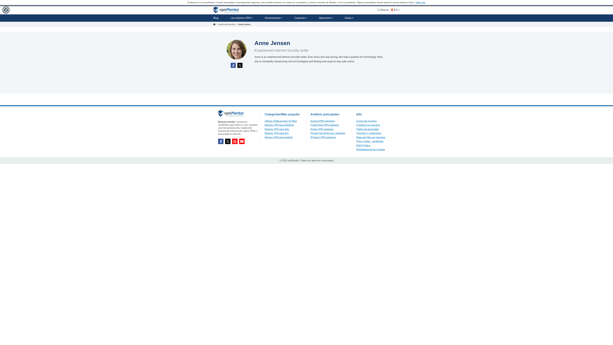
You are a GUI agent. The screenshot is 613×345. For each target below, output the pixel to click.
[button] (6, 10)
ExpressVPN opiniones (322, 121)
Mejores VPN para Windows (279, 125)
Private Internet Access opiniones (327, 133)
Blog (216, 18)
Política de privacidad (367, 129)
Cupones (299, 18)
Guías (348, 18)
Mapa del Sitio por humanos (370, 137)
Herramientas (272, 18)
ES (395, 9)
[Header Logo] (226, 10)
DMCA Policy (363, 145)
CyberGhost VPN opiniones (324, 125)
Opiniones (324, 18)
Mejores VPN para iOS (277, 133)
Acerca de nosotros (366, 121)
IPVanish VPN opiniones (323, 137)
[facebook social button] (220, 141)
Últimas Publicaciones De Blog (281, 121)
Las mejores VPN (240, 18)
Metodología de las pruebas (370, 149)
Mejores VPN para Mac (277, 129)
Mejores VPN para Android (278, 137)
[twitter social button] (228, 141)
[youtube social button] (242, 141)
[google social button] (235, 141)
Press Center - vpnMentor (369, 141)
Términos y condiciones (368, 133)
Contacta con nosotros (368, 125)
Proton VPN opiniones (321, 129)
